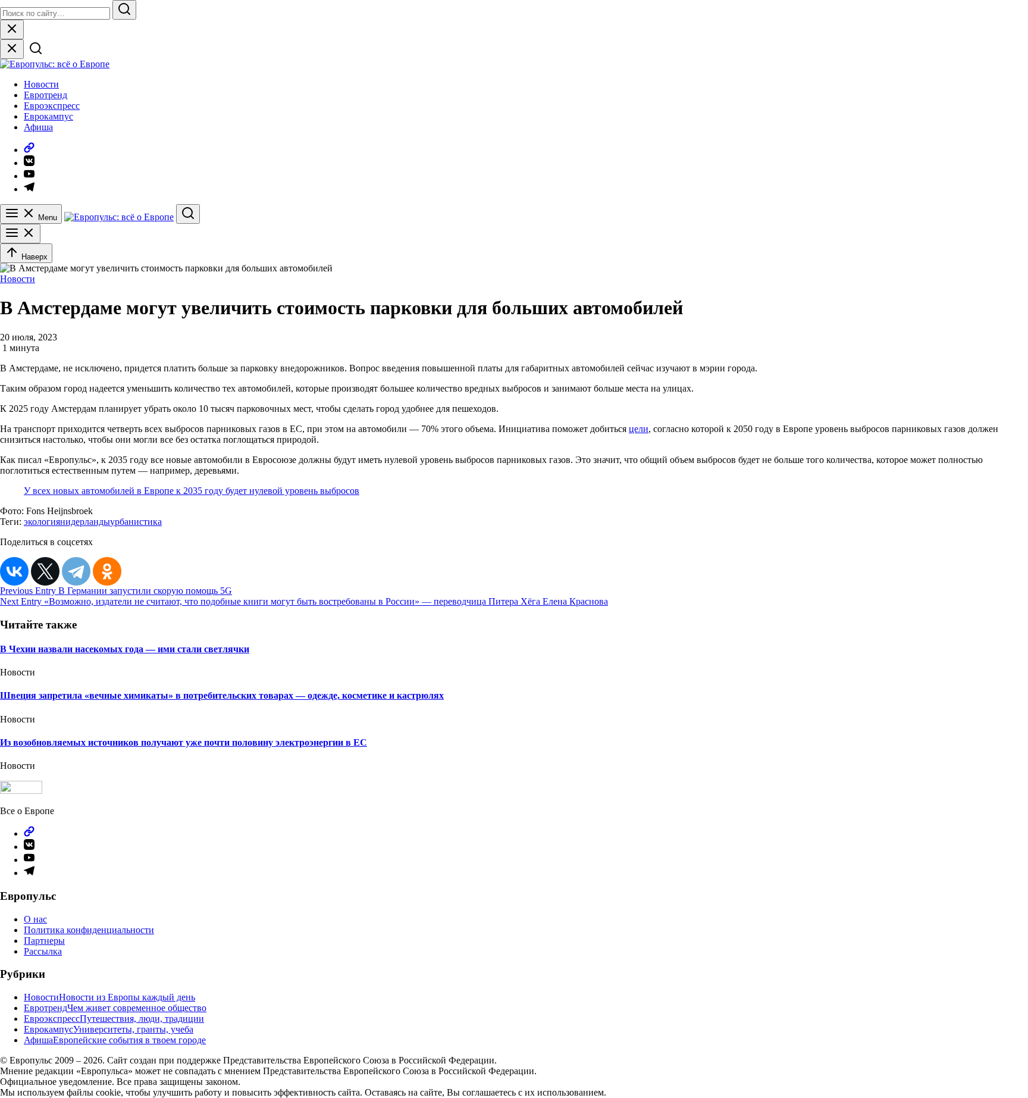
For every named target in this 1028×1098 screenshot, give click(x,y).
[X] (45, 571)
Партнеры (44, 941)
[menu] (20, 233)
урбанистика (136, 522)
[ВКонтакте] (14, 571)
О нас (35, 919)
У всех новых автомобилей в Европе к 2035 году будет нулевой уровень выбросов (191, 491)
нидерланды (85, 522)
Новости (41, 84)
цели (638, 429)
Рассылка (43, 951)
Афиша (38, 127)
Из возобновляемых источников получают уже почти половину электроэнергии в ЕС (183, 742)
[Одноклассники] (107, 571)
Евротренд (45, 95)
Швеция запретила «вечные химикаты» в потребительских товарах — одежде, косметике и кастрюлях (222, 695)
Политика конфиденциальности (89, 930)
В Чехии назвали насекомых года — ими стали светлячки (124, 649)
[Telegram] (76, 571)
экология (42, 522)
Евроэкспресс (52, 106)
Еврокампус (48, 116)
